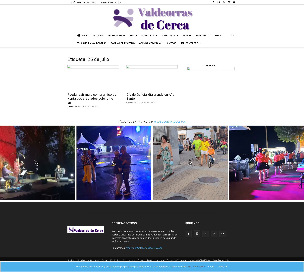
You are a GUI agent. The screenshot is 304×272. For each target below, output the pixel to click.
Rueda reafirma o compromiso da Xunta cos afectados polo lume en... (91, 98)
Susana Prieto (74, 106)
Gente (133, 35)
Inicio (85, 35)
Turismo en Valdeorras (91, 43)
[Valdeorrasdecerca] (152, 18)
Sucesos (171, 43)
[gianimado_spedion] (211, 69)
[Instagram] (218, 2)
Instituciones (116, 35)
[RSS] (223, 2)
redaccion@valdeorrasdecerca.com (144, 247)
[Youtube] (234, 2)
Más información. (196, 266)
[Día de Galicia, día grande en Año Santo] (152, 78)
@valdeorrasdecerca (170, 121)
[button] (233, 35)
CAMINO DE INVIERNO (123, 43)
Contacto (191, 43)
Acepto (210, 266)
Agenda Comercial (150, 43)
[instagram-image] (37, 163)
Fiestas (187, 35)
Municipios (148, 35)
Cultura (215, 35)
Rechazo (222, 266)
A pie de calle (170, 35)
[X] (229, 2)
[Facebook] (213, 2)
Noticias (98, 35)
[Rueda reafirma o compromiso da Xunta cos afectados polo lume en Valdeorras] (93, 78)
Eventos (201, 35)
